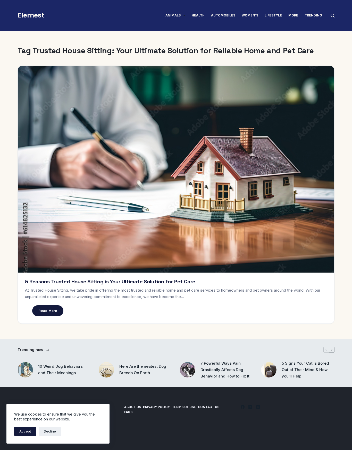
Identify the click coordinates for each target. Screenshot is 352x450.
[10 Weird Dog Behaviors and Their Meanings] (25, 369)
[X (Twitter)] (250, 407)
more (293, 15)
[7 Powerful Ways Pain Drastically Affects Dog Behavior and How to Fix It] (187, 369)
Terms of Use (184, 407)
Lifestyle (273, 15)
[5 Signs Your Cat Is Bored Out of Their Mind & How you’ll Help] (268, 369)
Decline (50, 431)
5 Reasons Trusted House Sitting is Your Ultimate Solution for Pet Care (110, 281)
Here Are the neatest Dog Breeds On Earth (142, 369)
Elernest (31, 15)
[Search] (332, 15)
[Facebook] (243, 407)
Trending (313, 15)
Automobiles (223, 15)
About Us (132, 407)
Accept (25, 431)
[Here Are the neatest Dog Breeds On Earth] (106, 369)
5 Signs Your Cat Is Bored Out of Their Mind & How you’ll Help (305, 370)
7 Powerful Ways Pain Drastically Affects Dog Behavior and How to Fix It (224, 370)
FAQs (128, 412)
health (198, 15)
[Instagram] (258, 407)
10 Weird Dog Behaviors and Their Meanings (60, 369)
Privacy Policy (156, 407)
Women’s (250, 15)
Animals (173, 15)
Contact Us (208, 407)
